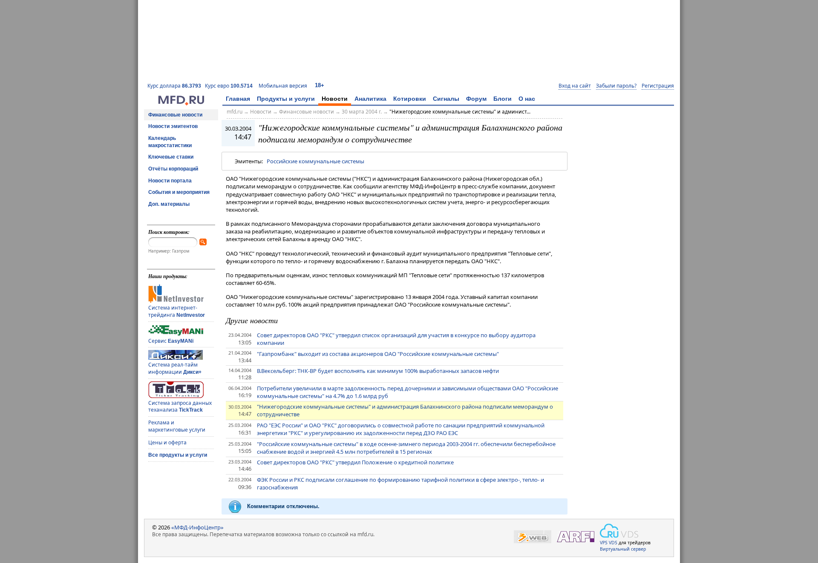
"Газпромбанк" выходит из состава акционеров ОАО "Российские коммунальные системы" (378, 354)
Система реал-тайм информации (175, 368)
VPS (604, 543)
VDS (613, 543)
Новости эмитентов (173, 126)
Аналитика (370, 98)
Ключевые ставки (170, 157)
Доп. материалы (169, 204)
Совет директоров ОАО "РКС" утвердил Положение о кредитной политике (355, 462)
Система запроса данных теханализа (180, 406)
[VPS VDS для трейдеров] (619, 530)
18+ (319, 85)
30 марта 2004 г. (362, 111)
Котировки (409, 98)
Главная (238, 98)
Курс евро (229, 85)
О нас (526, 98)
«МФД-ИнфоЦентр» (197, 527)
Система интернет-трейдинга (176, 311)
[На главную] (181, 103)
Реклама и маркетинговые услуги (176, 426)
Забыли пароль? (616, 85)
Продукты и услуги (286, 98)
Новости (335, 98)
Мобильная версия (283, 85)
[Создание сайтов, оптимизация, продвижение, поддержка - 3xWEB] (532, 536)
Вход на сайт (575, 85)
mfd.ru (234, 111)
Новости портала (170, 181)
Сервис (170, 340)
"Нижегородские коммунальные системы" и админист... (459, 111)
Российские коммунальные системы (315, 161)
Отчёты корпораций (173, 169)
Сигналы (446, 98)
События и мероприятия (179, 192)
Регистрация (658, 85)
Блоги (502, 98)
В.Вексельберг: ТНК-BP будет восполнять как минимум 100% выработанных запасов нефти (378, 371)
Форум (476, 98)
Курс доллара (174, 85)
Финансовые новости (175, 115)
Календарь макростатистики (170, 141)
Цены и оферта (167, 442)
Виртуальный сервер (623, 549)
